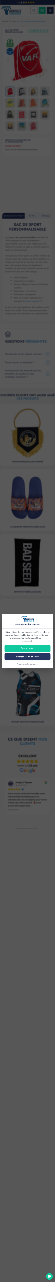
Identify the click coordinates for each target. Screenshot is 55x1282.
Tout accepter (27, 648)
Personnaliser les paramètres (27, 664)
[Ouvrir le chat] (49, 1276)
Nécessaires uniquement (27, 656)
